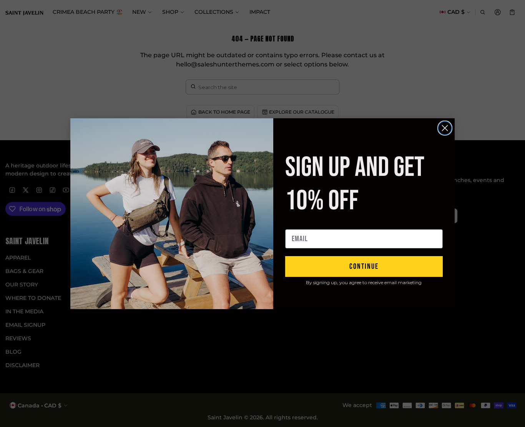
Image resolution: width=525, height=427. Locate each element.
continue (364, 266)
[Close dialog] (445, 128)
